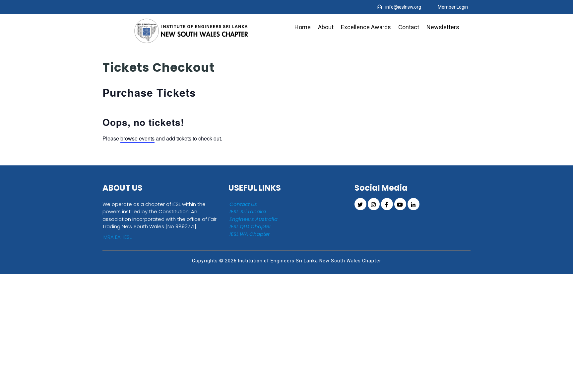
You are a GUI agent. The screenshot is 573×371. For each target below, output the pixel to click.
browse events (137, 138)
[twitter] (360, 204)
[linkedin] (413, 204)
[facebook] (387, 204)
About (326, 27)
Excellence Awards (366, 27)
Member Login (453, 7)
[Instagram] (374, 204)
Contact (408, 27)
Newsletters (442, 27)
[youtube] (400, 204)
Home (302, 27)
